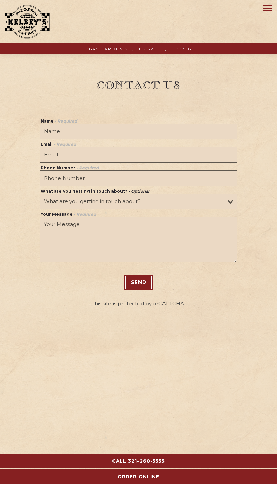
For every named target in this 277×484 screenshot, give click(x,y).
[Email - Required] (138, 155)
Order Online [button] (138, 476)
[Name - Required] (138, 131)
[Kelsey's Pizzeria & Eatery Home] (27, 21)
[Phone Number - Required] (138, 178)
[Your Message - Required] (138, 239)
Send (138, 282)
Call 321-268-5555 (138, 461)
